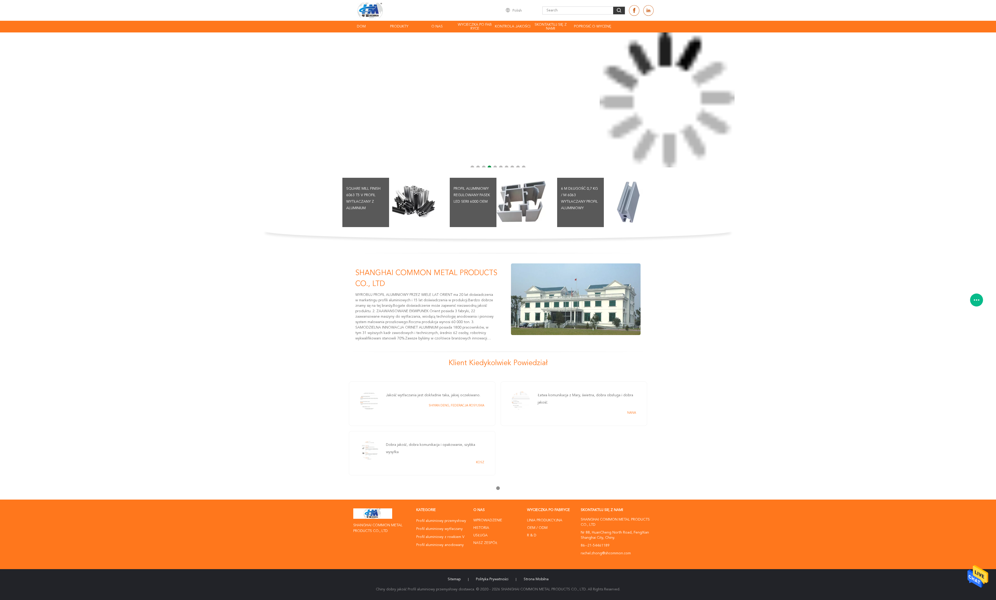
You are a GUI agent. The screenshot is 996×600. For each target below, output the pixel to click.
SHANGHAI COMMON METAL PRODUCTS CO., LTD (426, 279)
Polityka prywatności (492, 579)
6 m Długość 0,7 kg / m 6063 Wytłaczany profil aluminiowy (579, 198)
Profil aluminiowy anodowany (440, 545)
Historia (481, 528)
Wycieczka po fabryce (475, 26)
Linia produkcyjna (544, 520)
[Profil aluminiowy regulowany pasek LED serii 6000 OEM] (521, 202)
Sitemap (454, 579)
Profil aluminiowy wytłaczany (439, 529)
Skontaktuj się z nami (551, 26)
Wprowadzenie (487, 520)
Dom (361, 26)
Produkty (399, 26)
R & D (531, 535)
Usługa (480, 535)
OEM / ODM (537, 528)
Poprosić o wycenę (592, 26)
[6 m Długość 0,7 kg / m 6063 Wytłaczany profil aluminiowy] (628, 202)
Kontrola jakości (512, 26)
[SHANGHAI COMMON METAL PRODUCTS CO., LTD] (576, 299)
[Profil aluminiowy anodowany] (498, 99)
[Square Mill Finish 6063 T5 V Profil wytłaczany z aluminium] (413, 202)
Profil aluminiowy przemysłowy (441, 521)
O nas (437, 26)
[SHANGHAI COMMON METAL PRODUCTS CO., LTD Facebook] (634, 10)
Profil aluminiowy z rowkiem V (440, 537)
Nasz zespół (485, 543)
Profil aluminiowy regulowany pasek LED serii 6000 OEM (472, 195)
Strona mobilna (536, 579)
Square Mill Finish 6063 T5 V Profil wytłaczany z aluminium (363, 198)
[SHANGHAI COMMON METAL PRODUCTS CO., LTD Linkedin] (648, 10)
